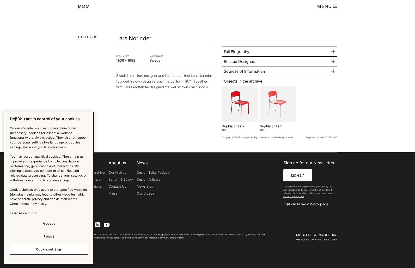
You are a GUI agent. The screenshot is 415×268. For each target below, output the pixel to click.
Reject (48, 236)
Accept (49, 223)
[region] (49, 188)
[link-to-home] (308, 237)
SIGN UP (298, 175)
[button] (327, 6)
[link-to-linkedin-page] (97, 224)
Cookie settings (49, 249)
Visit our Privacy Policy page (305, 204)
